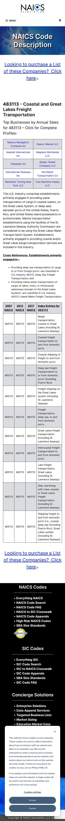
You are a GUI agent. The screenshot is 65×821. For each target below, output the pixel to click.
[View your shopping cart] (60, 20)
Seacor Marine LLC (47, 144)
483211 (15, 296)
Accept (32, 800)
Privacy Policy (38, 767)
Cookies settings (32, 792)
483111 (30, 274)
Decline (32, 808)
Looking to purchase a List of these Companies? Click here (33, 71)
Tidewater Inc (18, 163)
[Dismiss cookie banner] (55, 732)
